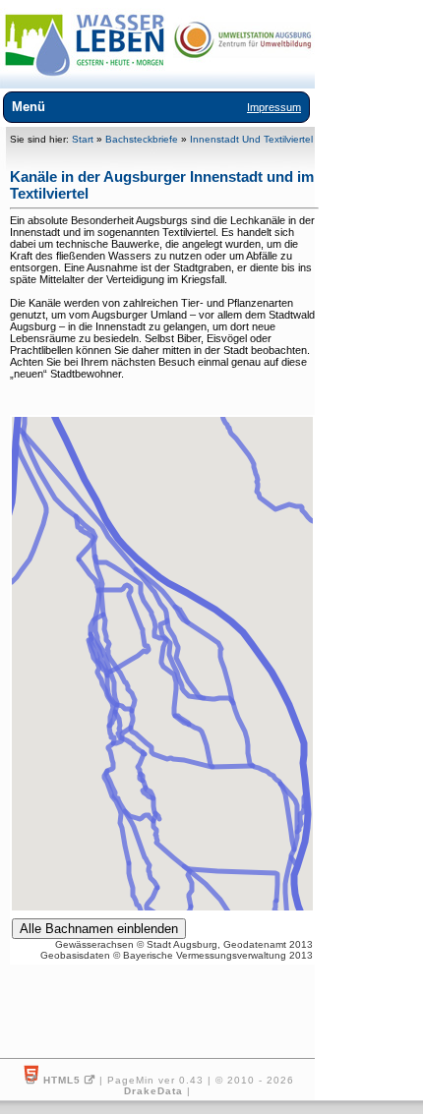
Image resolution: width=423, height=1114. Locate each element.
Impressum (274, 107)
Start (82, 139)
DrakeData (153, 1090)
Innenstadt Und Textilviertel (251, 139)
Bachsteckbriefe (141, 139)
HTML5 (62, 1080)
